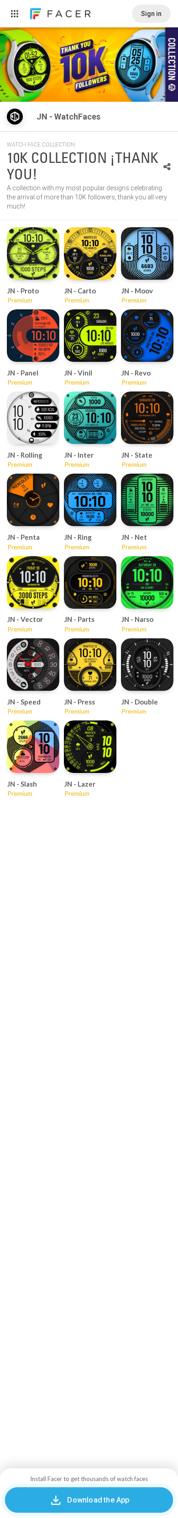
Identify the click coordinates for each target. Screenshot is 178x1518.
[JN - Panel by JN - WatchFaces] (33, 335)
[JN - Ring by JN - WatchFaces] (90, 500)
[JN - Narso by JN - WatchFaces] (147, 582)
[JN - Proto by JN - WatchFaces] (33, 253)
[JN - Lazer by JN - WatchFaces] (90, 746)
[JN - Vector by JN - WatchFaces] (33, 582)
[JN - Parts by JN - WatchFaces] (90, 582)
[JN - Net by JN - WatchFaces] (147, 500)
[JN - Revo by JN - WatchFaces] (147, 335)
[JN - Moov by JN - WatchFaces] (147, 253)
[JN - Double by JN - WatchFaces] (147, 664)
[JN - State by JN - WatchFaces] (147, 417)
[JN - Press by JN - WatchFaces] (90, 664)
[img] (15, 117)
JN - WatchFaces (69, 116)
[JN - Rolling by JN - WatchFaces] (33, 417)
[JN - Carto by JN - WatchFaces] (90, 253)
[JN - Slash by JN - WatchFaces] (33, 746)
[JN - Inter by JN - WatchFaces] (90, 417)
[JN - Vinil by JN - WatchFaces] (90, 335)
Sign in (151, 13)
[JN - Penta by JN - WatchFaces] (33, 500)
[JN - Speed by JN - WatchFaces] (33, 664)
